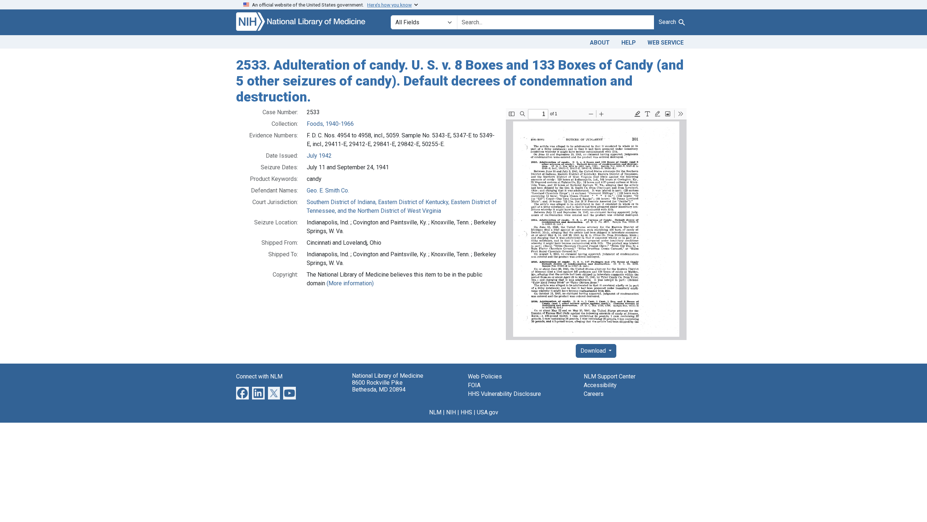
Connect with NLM (259, 376)
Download (593, 350)
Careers (594, 393)
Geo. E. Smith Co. (328, 190)
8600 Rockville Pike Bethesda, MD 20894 (379, 386)
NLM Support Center (610, 376)
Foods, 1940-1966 (330, 123)
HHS (466, 412)
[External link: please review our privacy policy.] (242, 392)
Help (628, 42)
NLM (435, 412)
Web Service (665, 42)
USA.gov (487, 412)
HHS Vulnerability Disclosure (504, 393)
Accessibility (600, 385)
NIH (451, 412)
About (600, 42)
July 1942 (319, 155)
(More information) (350, 283)
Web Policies (485, 376)
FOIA (474, 385)
